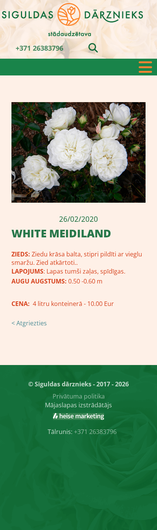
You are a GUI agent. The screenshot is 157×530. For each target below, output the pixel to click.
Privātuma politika (79, 396)
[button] (78, 67)
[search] (93, 47)
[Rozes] (78, 416)
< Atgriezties (29, 323)
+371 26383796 (39, 48)
